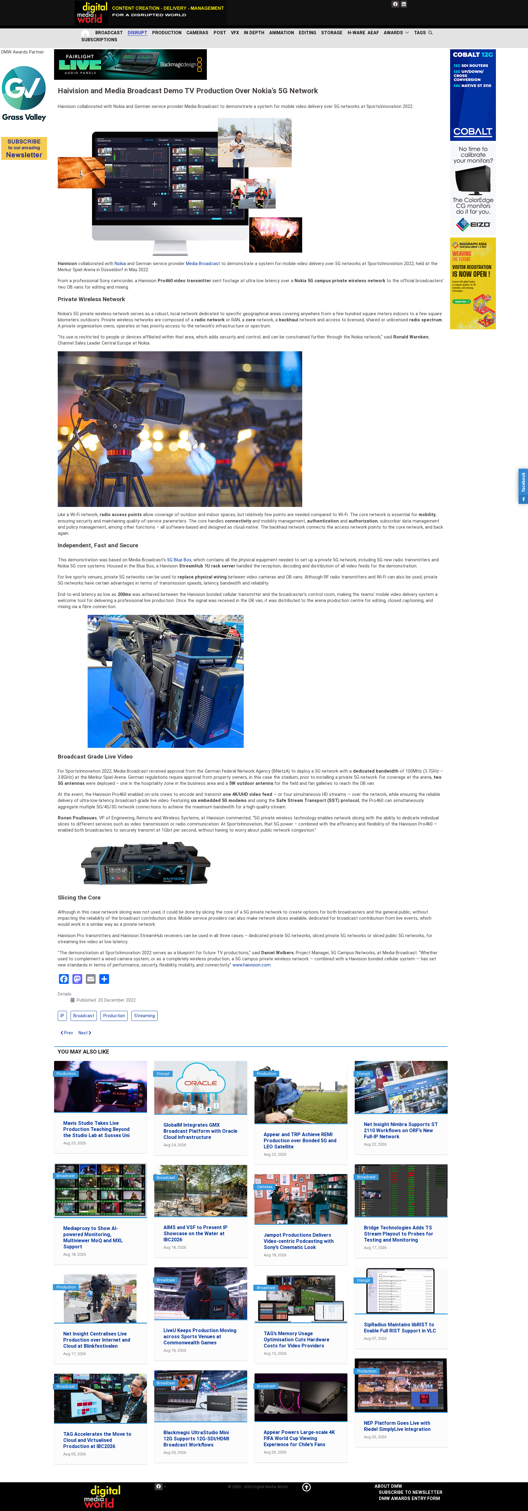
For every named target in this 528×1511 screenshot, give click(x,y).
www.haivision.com (252, 965)
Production (114, 1015)
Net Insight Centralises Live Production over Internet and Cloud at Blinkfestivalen (96, 1340)
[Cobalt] (473, 95)
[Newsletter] (24, 148)
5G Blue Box (179, 560)
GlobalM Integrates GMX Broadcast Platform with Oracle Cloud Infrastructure (200, 1131)
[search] (431, 32)
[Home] (86, 33)
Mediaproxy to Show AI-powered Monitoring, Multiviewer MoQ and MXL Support (93, 1237)
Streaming (144, 1015)
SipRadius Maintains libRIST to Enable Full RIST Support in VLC (400, 1328)
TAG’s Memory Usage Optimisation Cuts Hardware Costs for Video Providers (296, 1340)
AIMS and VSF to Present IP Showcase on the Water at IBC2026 (195, 1234)
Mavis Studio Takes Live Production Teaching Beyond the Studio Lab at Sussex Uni (96, 1129)
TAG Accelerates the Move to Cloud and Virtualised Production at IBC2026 (97, 1440)
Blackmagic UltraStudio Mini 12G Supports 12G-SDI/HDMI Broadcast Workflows (196, 1439)
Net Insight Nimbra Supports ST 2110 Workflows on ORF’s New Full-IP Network (401, 1130)
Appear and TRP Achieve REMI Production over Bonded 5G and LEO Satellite (300, 1141)
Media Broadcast (203, 263)
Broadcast (83, 1015)
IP (62, 1015)
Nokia (120, 263)
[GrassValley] (24, 93)
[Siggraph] (473, 283)
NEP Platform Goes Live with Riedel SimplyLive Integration (397, 1426)
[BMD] (130, 64)
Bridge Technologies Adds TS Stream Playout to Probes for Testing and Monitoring (398, 1234)
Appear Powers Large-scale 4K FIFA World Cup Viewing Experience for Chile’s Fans (299, 1438)
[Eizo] (473, 189)
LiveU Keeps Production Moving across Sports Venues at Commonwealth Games (200, 1337)
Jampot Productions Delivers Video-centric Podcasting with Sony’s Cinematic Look (299, 1241)
